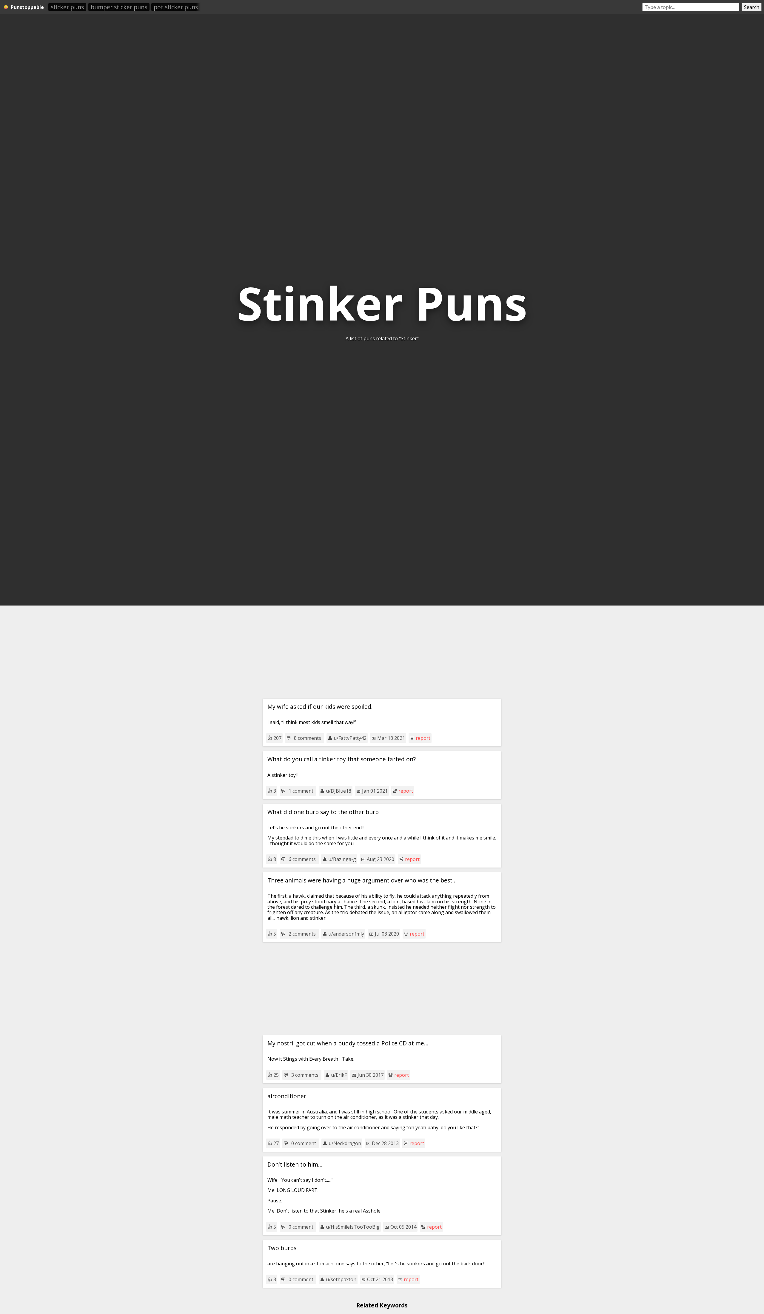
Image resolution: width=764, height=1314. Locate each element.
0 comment (303, 1143)
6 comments (302, 859)
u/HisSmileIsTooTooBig (353, 1227)
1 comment (301, 791)
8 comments (307, 738)
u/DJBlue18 (338, 791)
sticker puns (67, 7)
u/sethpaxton (341, 1279)
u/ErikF (339, 1075)
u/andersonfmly (346, 934)
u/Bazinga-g (342, 859)
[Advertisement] (382, 652)
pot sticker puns (176, 7)
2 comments (302, 934)
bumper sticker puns (119, 7)
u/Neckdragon (345, 1143)
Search (751, 7)
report (423, 738)
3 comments (304, 1075)
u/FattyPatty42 (350, 738)
